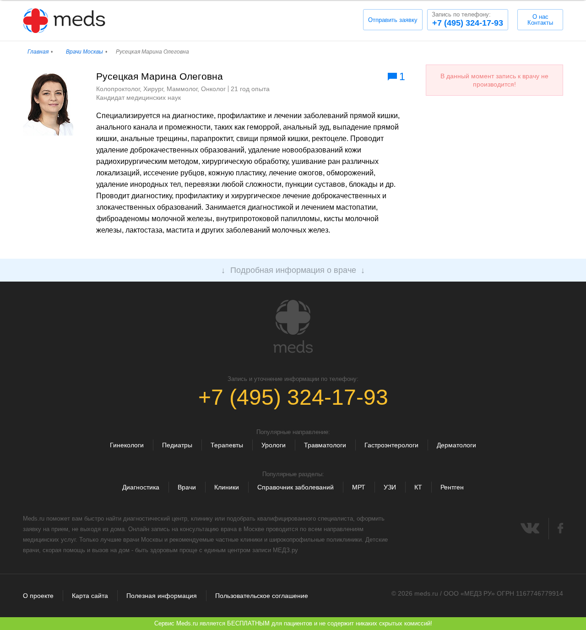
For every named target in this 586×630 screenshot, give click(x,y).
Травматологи (325, 445)
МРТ (358, 487)
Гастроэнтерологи (391, 445)
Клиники (226, 487)
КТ (418, 487)
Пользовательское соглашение (261, 595)
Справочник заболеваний (295, 487)
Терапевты (227, 445)
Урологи (273, 445)
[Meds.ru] (293, 326)
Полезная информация (161, 595)
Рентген (452, 487)
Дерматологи (456, 445)
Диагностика (140, 487)
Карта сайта (90, 595)
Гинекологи (127, 445)
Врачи (187, 487)
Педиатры (177, 445)
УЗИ (390, 487)
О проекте (38, 595)
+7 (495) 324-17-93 (467, 19)
